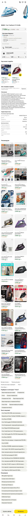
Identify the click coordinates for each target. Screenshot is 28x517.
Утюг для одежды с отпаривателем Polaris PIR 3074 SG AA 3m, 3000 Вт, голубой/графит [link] (20, 328)
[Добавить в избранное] (23, 2)
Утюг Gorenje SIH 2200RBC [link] (16, 80)
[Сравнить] (20, 2)
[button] (14, 29)
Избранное (14, 515)
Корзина (19, 515)
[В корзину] (9, 74)
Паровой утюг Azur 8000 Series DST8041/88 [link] (7, 351)
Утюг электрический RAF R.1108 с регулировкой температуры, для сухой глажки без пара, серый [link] (7, 233)
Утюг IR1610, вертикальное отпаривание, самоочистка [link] (18, 304)
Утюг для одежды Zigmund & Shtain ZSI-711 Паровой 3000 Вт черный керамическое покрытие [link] (7, 375)
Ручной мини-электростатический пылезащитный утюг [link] (6, 185)
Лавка (8, 515)
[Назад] (3, 2)
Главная (3, 515)
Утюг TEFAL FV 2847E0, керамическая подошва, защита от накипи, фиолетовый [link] (6, 328)
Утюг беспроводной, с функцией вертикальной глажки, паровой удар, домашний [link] (20, 351)
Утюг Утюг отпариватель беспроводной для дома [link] (20, 209)
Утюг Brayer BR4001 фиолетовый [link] (19, 233)
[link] (8, 392)
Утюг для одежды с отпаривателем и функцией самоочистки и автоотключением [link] (20, 280)
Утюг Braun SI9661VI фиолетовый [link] (19, 257)
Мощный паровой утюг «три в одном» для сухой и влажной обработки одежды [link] (20, 375)
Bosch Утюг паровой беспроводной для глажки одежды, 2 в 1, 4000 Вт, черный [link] (6, 304)
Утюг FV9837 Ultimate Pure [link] (20, 161)
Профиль (25, 515)
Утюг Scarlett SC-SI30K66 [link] (7, 279)
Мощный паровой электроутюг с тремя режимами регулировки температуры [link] (7, 161)
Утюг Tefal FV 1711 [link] (6, 79)
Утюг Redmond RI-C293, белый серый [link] (6, 257)
